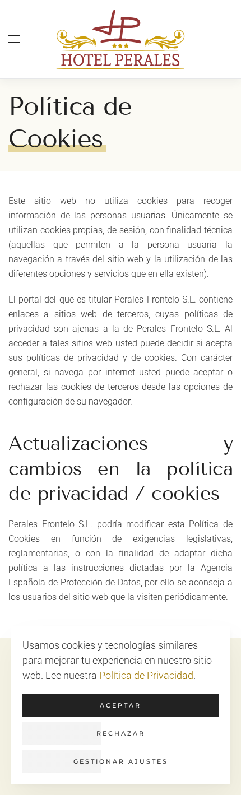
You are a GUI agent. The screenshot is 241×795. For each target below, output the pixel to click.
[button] (14, 39)
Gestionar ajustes (120, 761)
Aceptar (120, 705)
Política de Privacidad (146, 675)
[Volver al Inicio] (120, 39)
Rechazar (120, 733)
